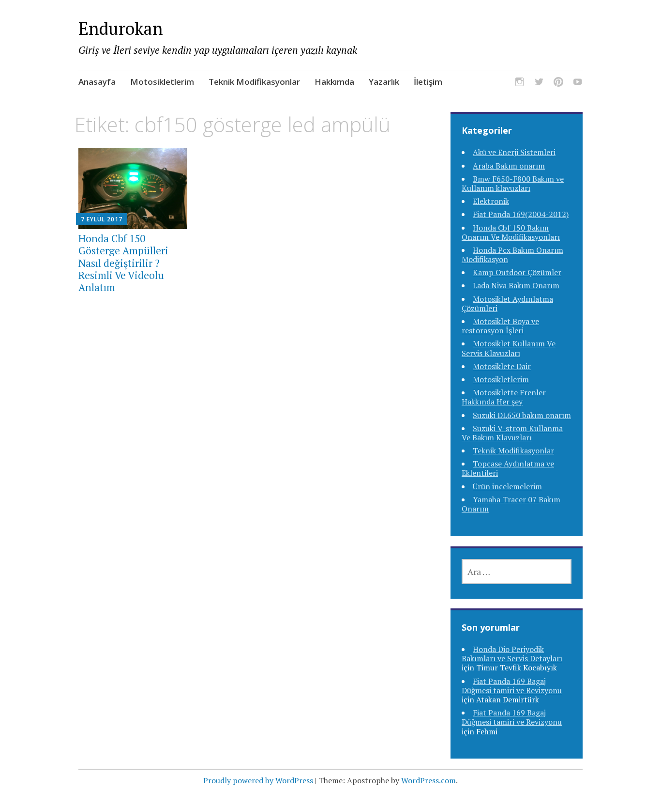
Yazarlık (384, 81)
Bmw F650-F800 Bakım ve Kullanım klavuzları (513, 183)
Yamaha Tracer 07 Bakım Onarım (511, 504)
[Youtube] (578, 83)
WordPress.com (428, 780)
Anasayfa (97, 81)
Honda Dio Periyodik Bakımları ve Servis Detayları (512, 654)
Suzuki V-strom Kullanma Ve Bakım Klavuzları (512, 433)
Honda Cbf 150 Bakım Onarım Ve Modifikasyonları (511, 232)
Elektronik (491, 201)
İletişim (428, 81)
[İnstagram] (520, 83)
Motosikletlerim (162, 81)
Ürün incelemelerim (507, 486)
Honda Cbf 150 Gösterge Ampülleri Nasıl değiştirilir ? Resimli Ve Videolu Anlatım (123, 263)
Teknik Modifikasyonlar (254, 81)
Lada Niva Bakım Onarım (516, 285)
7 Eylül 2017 (101, 219)
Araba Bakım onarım (509, 165)
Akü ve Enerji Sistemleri (514, 152)
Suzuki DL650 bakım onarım (522, 415)
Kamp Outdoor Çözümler (517, 272)
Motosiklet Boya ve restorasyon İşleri (500, 326)
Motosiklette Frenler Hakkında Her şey (504, 397)
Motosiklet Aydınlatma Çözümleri (507, 303)
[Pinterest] (558, 83)
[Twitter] (539, 83)
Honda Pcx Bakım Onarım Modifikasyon (512, 254)
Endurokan (120, 28)
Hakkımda (334, 81)
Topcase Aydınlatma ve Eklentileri (508, 468)
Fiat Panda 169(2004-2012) (521, 214)
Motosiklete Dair (502, 366)
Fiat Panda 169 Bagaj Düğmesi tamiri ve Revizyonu (512, 686)
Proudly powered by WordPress (258, 780)
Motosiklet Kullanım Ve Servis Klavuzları (509, 348)
